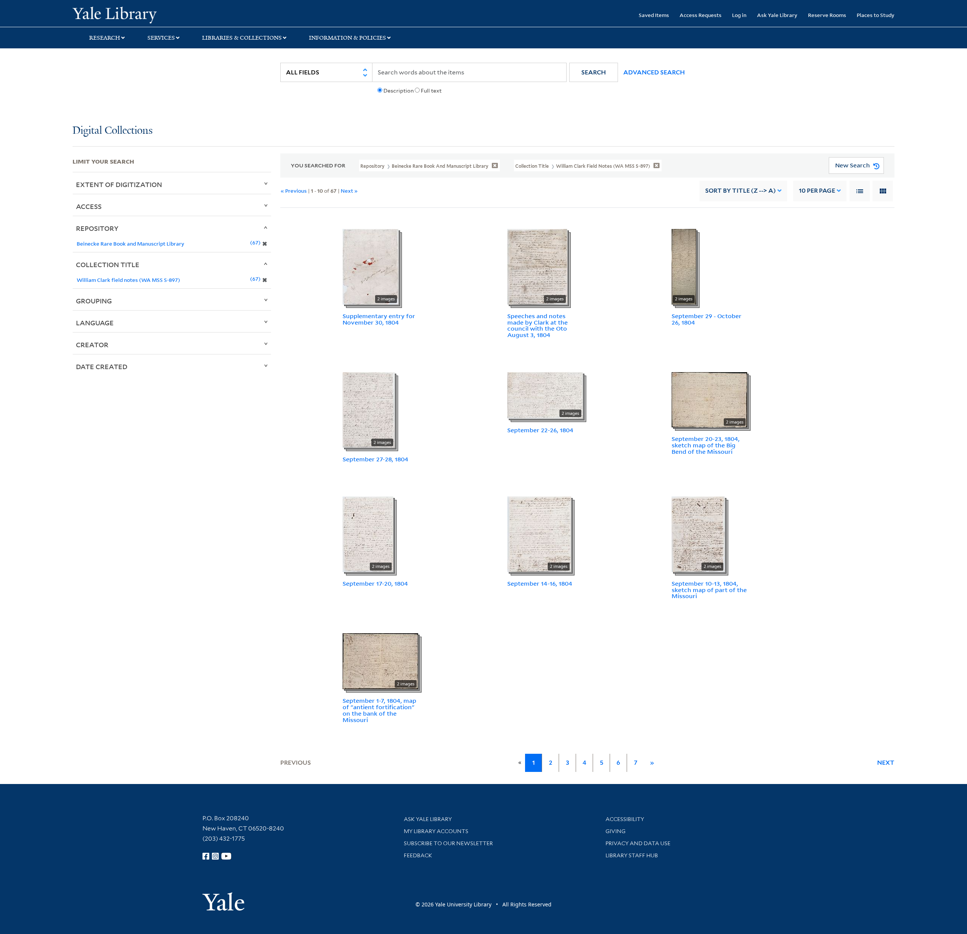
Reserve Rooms (827, 15)
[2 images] (371, 266)
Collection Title (107, 264)
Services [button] (161, 38)
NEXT (885, 762)
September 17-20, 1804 (375, 583)
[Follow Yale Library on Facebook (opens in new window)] (205, 856)
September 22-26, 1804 (540, 430)
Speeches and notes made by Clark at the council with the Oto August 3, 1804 (537, 325)
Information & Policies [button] (347, 38)
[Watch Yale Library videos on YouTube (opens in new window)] (226, 856)
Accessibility (625, 819)
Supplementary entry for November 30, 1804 (379, 319)
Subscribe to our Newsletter (448, 843)
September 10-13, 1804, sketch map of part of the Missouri (709, 590)
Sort (740, 190)
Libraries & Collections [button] (242, 38)
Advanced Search (654, 72)
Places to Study (875, 15)
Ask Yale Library (777, 15)
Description (398, 91)
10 (817, 190)
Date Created (101, 366)
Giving (616, 831)
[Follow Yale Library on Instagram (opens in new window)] (215, 856)
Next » (349, 190)
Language (95, 322)
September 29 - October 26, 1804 (706, 319)
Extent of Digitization (119, 184)
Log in (739, 15)
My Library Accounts (436, 831)
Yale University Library (134, 14)
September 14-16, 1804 (539, 583)
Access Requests (700, 15)
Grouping (94, 300)
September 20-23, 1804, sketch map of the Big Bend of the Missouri (706, 445)
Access (89, 206)
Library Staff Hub (632, 855)
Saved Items (654, 15)
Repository (97, 228)
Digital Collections (113, 131)
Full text (431, 91)
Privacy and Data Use (638, 843)
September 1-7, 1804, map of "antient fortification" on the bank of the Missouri (379, 710)
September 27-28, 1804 (375, 459)
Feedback (418, 855)
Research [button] (104, 38)
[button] (593, 72)
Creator (92, 344)
